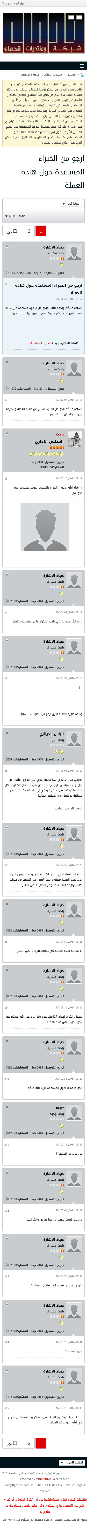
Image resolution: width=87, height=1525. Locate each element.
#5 (6, 678)
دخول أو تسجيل (16, 3)
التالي (13, 230)
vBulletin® (43, 1479)
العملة (38, 343)
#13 (7, 1276)
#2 (6, 400)
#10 (7, 1079)
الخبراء (47, 343)
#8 (6, 942)
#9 (6, 1007)
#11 (7, 1144)
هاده (30, 343)
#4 (6, 612)
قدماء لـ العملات (30, 74)
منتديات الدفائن (53, 74)
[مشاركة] (7, 272)
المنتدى (71, 74)
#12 (7, 1210)
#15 (7, 1408)
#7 (6, 865)
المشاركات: (24, 273)
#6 (6, 770)
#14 (7, 1342)
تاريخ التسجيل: (55, 273)
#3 (6, 478)
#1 (6, 284)
